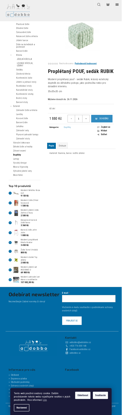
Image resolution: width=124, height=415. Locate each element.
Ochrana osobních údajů (22, 385)
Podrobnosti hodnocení (86, 63)
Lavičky (19, 114)
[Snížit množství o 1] (71, 118)
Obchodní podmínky (20, 382)
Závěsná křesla (23, 74)
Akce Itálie (18, 175)
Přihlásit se (72, 320)
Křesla (19, 55)
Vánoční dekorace (21, 142)
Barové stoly (22, 102)
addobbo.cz (75, 353)
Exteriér (16, 106)
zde (45, 400)
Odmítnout (82, 395)
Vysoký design (20, 163)
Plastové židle (22, 24)
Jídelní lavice (22, 40)
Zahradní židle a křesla (26, 110)
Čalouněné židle (23, 32)
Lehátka (19, 126)
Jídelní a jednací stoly (26, 82)
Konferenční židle (24, 78)
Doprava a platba (19, 378)
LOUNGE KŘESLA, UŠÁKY (25, 64)
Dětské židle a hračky (23, 146)
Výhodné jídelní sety (22, 171)
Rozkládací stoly (24, 86)
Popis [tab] (51, 145)
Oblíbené (15, 375)
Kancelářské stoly (24, 90)
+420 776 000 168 (78, 346)
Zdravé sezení (19, 150)
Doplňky (17, 155)
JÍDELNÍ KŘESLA (24, 59)
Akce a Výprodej (20, 167)
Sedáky (19, 69)
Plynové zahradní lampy (27, 134)
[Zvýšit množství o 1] (86, 118)
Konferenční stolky (25, 94)
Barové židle (22, 51)
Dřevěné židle (22, 28)
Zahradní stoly (23, 138)
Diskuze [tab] (62, 145)
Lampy (16, 159)
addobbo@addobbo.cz (80, 342)
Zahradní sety (22, 130)
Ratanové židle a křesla (27, 36)
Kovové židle (22, 118)
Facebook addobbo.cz (80, 349)
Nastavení (21, 407)
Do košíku (104, 118)
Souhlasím (100, 395)
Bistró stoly (21, 98)
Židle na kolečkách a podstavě (25, 45)
